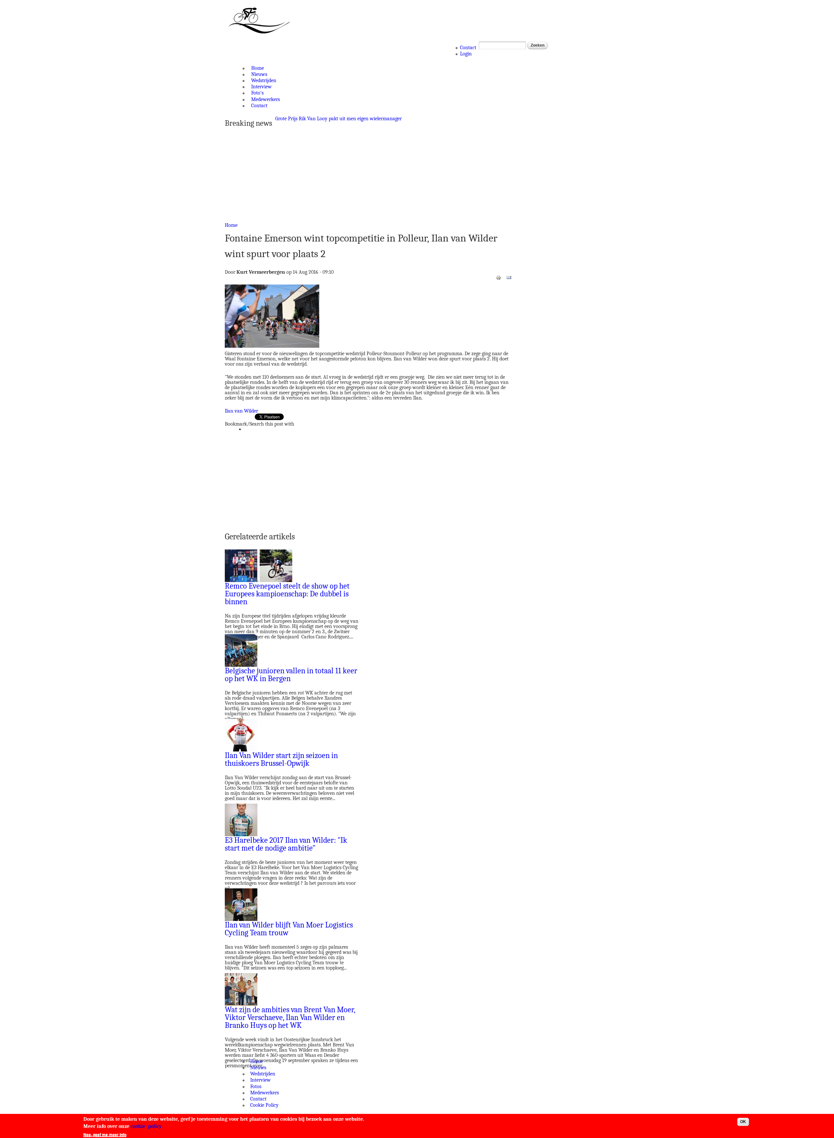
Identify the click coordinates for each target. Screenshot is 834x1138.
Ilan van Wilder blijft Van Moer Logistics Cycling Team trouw (289, 928)
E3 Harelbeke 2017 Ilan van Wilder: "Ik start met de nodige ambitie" (286, 844)
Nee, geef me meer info (104, 1134)
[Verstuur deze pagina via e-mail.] (508, 277)
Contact (468, 48)
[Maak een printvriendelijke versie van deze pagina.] (498, 277)
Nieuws (259, 74)
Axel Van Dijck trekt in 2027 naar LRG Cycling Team (330, 119)
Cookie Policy (264, 1105)
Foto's (257, 93)
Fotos (255, 1086)
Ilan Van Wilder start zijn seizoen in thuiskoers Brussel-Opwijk (281, 759)
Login (466, 54)
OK (743, 1121)
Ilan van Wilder (241, 411)
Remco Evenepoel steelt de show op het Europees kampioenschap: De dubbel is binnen (287, 593)
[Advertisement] (368, 176)
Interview (261, 87)
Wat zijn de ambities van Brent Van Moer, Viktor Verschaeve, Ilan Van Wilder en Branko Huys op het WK (290, 1017)
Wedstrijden (263, 80)
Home (257, 68)
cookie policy (146, 1126)
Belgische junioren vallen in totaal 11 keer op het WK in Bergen (291, 674)
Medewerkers (265, 99)
